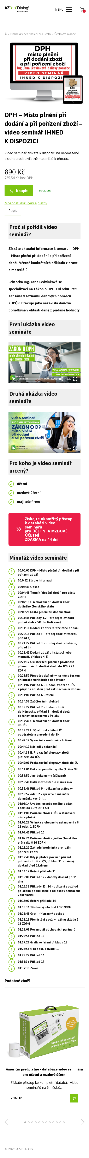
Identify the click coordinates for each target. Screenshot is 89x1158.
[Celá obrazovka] (75, 379)
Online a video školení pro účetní (30, 34)
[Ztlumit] (61, 379)
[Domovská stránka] (6, 34)
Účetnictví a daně (65, 34)
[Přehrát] (14, 379)
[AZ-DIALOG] (17, 9)
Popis (12, 210)
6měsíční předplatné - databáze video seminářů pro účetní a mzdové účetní (44, 1072)
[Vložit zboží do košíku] (74, 1098)
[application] (44, 362)
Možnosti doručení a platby (26, 203)
